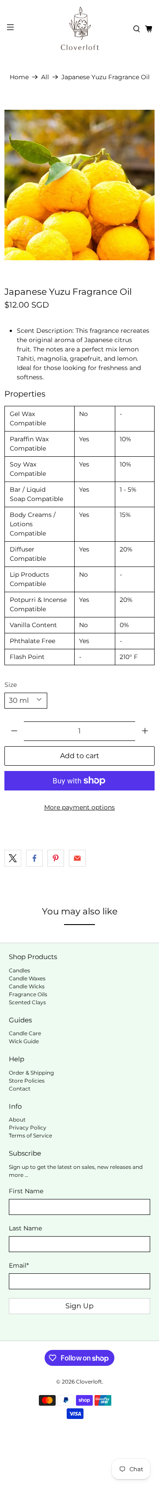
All (45, 77)
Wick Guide (24, 1041)
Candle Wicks (27, 986)
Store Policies (27, 1080)
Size (10, 685)
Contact (19, 1088)
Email (19, 1265)
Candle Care (25, 1033)
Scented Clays (27, 1002)
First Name (26, 1191)
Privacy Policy (27, 1127)
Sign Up (79, 1306)
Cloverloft (89, 1382)
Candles (19, 970)
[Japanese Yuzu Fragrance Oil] (79, 185)
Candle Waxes (27, 978)
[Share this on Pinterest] (55, 858)
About (17, 1119)
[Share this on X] (12, 858)
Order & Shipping (31, 1072)
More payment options (79, 807)
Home (19, 77)
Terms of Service (30, 1135)
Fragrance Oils (28, 994)
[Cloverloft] (79, 28)
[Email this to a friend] (77, 858)
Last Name (25, 1228)
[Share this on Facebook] (34, 858)
